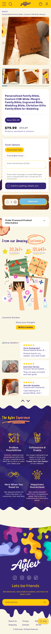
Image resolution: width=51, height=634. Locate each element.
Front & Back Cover (15, 156)
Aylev (21, 629)
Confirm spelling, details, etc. (25, 186)
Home (4, 11)
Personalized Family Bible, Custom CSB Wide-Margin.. (24, 14)
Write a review (25, 327)
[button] (4, 4)
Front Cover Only (14, 150)
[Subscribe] (44, 602)
